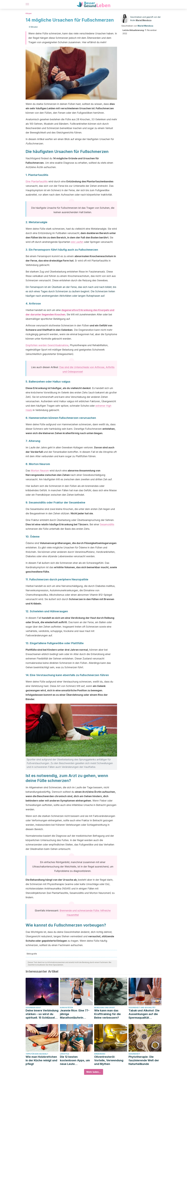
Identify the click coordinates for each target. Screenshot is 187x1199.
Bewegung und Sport (104, 1007)
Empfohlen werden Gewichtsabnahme (47, 345)
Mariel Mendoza (143, 20)
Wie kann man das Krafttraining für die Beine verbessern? (107, 1014)
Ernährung (99, 1054)
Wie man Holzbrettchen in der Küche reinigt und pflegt (41, 1060)
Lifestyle (64, 1054)
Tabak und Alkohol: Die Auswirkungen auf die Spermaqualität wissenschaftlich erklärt (145, 1014)
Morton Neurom (40, 470)
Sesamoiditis (107, 524)
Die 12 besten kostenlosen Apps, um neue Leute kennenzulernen (75, 1060)
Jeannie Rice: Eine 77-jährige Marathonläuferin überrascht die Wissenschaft (74, 1014)
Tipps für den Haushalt (37, 1054)
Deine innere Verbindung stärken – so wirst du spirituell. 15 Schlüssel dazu (42, 1014)
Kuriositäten (66, 1007)
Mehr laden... (93, 1072)
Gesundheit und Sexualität (142, 1007)
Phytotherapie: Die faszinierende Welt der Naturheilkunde (144, 1060)
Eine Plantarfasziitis (37, 181)
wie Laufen (77, 241)
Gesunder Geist (33, 1007)
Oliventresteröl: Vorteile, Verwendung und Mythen (108, 1060)
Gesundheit (134, 1054)
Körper (29, 13)
